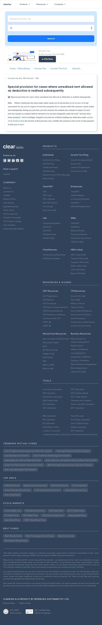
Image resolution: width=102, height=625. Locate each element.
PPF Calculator (77, 389)
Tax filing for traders (51, 258)
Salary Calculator (78, 427)
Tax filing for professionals (54, 255)
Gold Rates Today (51, 427)
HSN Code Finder (78, 255)
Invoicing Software (79, 234)
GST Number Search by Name (84, 434)
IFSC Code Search (79, 397)
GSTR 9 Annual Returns (53, 311)
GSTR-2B (47, 322)
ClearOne (75, 227)
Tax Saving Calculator (80, 420)
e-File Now (47, 59)
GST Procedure (49, 303)
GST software (49, 199)
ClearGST (75, 192)
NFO (44, 361)
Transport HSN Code (80, 262)
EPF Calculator (77, 431)
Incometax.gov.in (78, 318)
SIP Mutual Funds (50, 350)
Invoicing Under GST (51, 318)
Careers (6, 195)
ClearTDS (75, 203)
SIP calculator (49, 404)
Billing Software (77, 231)
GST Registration (50, 296)
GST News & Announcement (55, 307)
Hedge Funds (48, 354)
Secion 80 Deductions (81, 167)
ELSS (45, 346)
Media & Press (9, 199)
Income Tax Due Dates (81, 326)
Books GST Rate (78, 273)
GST (44, 192)
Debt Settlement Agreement (84, 364)
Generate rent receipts (81, 400)
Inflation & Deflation (79, 349)
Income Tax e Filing (51, 160)
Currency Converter (51, 431)
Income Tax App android (81, 160)
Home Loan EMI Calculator (82, 404)
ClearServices (49, 171)
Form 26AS (75, 300)
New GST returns (50, 203)
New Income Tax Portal (81, 315)
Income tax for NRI (79, 171)
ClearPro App (49, 238)
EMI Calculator (49, 393)
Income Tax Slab (78, 296)
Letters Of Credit (78, 372)
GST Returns (48, 300)
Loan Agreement (78, 353)
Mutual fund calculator (53, 397)
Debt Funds (48, 357)
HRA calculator (49, 416)
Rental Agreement (79, 368)
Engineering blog (10, 206)
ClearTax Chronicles (12, 218)
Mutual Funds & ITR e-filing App (56, 175)
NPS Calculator (77, 408)
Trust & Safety (9, 225)
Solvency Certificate (80, 360)
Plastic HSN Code (78, 266)
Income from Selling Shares (83, 322)
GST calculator (49, 408)
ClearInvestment (50, 167)
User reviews (8, 203)
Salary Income (77, 307)
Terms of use (25, 603)
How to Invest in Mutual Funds (56, 339)
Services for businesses (81, 238)
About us (7, 188)
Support (6, 174)
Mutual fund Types (51, 342)
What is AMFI (48, 365)
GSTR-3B (47, 326)
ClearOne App (77, 242)
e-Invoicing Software (80, 199)
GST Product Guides (12, 221)
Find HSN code (77, 416)
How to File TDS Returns (81, 311)
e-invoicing (48, 206)
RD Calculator (49, 420)
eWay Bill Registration (80, 206)
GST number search (79, 393)
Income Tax (76, 164)
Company (58, 4)
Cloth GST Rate (78, 270)
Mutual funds (48, 178)
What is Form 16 (78, 303)
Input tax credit (49, 210)
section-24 (79, 103)
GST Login (47, 195)
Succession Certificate (81, 357)
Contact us (8, 192)
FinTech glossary (10, 214)
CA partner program (52, 223)
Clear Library (8, 210)
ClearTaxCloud (49, 234)
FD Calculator (49, 423)
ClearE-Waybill (77, 195)
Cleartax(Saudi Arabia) (13, 229)
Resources (41, 4)
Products (24, 4)
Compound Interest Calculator (56, 434)
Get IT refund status (80, 423)
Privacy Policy (9, 603)
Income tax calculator (52, 389)
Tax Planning (48, 164)
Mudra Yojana (77, 346)
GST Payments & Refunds (54, 315)
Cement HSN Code (79, 258)
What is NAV (48, 368)
